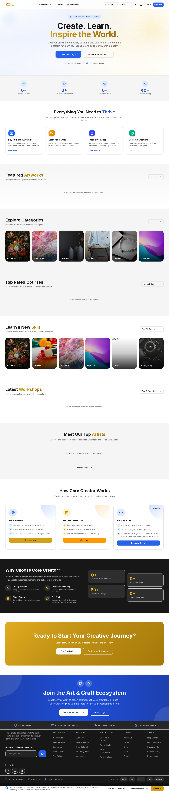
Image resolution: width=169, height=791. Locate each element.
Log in (149, 4)
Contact (127, 756)
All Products (58, 738)
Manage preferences (116, 788)
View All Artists (83, 467)
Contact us (36, 779)
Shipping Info (153, 747)
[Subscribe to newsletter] (42, 753)
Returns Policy (153, 751)
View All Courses (150, 284)
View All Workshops (149, 391)
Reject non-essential (139, 788)
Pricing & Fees (106, 757)
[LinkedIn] (22, 771)
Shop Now (84, 540)
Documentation (154, 742)
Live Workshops (83, 742)
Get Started (158, 4)
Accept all (157, 788)
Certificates (81, 756)
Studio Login (100, 712)
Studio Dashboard (105, 751)
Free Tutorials (82, 747)
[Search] (134, 4)
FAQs (126, 751)
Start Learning (30, 540)
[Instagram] (8, 771)
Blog (126, 747)
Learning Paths (82, 751)
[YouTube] (15, 771)
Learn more (12, 150)
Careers (127, 742)
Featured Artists (59, 742)
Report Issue (152, 756)
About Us (128, 738)
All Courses (81, 738)
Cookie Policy (44, 790)
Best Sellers (58, 756)
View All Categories (149, 329)
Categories (57, 747)
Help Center (152, 738)
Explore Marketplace (98, 651)
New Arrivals (58, 751)
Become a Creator (138, 543)
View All (154, 177)
